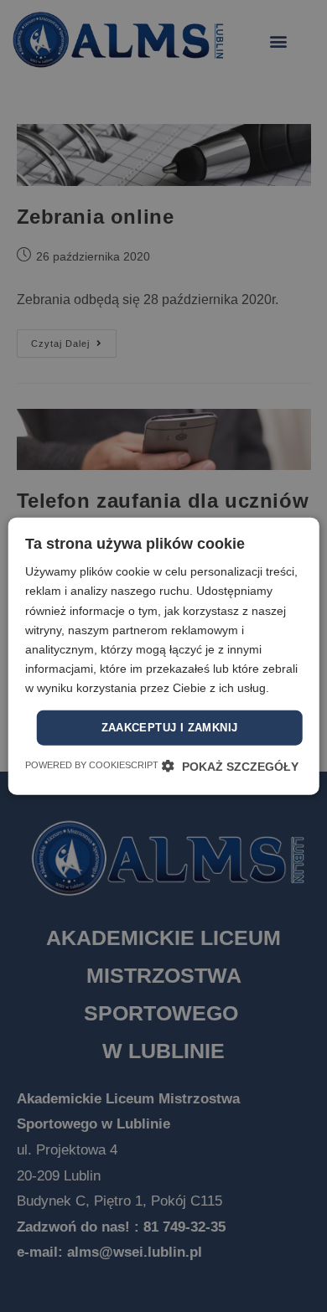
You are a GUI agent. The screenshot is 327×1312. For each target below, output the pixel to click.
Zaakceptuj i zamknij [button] (169, 727)
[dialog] (163, 656)
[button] (230, 765)
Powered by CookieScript (91, 764)
